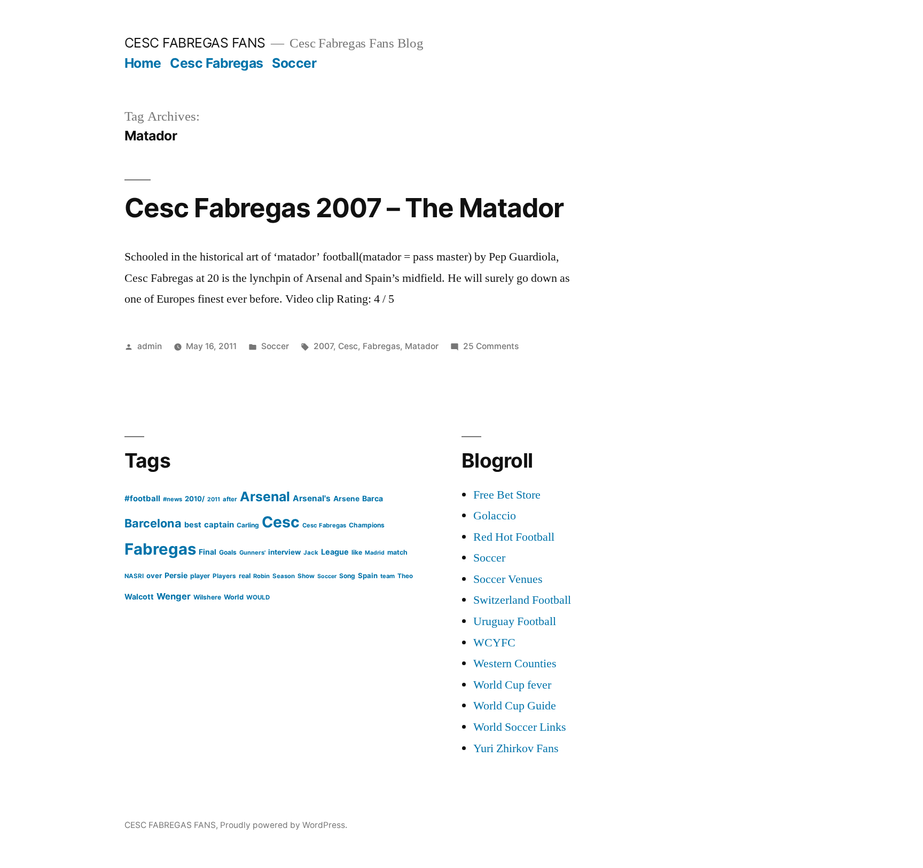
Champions (367, 525)
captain (219, 524)
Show (306, 576)
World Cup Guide (514, 705)
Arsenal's (312, 498)
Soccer (294, 63)
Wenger (174, 596)
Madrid (375, 552)
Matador (422, 346)
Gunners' (252, 552)
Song (347, 576)
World (234, 597)
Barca (372, 498)
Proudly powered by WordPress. (283, 825)
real (245, 576)
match (397, 552)
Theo (405, 576)
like (356, 552)
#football (142, 498)
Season (283, 576)
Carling (248, 525)
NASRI (134, 576)
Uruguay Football (514, 621)
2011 (213, 499)
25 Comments (491, 346)
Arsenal (265, 496)
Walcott (139, 596)
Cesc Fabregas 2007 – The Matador (344, 208)
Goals (228, 552)
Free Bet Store (507, 494)
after (230, 499)
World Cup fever (512, 684)
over (154, 575)
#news (172, 499)
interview (284, 552)
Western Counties (515, 663)
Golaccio (494, 515)
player (200, 576)
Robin (261, 576)
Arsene (346, 498)
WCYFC (494, 642)
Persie (176, 575)
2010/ (195, 498)
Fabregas (381, 346)
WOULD (258, 597)
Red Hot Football (513, 537)
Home (142, 63)
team (387, 576)
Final (207, 551)
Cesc (348, 346)
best (192, 525)
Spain (368, 575)
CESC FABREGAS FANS (194, 43)
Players (224, 576)
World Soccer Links (519, 727)
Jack (310, 552)
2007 (323, 346)
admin (149, 346)
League (335, 551)
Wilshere (207, 597)
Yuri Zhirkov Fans (516, 748)
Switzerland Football (522, 600)
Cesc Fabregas (216, 63)
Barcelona (153, 523)
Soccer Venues (508, 579)
